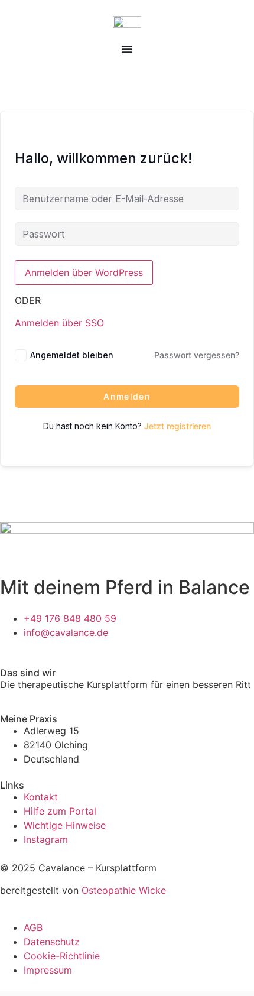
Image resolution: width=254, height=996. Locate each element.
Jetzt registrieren (177, 426)
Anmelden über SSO (59, 323)
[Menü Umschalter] (127, 49)
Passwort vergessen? (196, 355)
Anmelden (127, 396)
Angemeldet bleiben (71, 355)
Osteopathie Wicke (124, 890)
